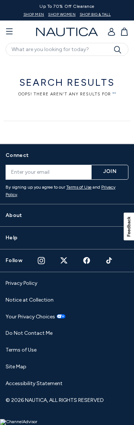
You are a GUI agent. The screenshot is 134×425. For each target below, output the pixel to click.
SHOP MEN (33, 14)
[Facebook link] (86, 260)
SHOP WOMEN (62, 14)
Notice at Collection (30, 300)
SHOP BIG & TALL (95, 14)
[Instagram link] (41, 260)
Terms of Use (79, 187)
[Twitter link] (64, 260)
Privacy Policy (21, 283)
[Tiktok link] (109, 260)
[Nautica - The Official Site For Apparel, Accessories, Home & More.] (67, 32)
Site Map (16, 366)
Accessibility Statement (34, 383)
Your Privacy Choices (30, 317)
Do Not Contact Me (29, 333)
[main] (67, 99)
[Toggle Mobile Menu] (9, 32)
